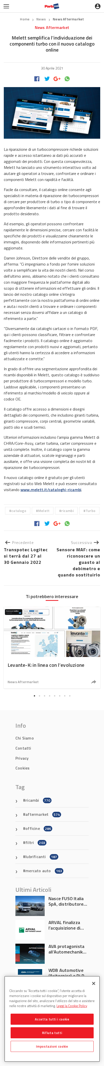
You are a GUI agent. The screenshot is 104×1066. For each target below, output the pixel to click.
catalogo (18, 510)
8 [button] (69, 696)
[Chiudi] (93, 983)
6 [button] (59, 696)
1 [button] (34, 696)
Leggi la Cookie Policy (72, 1005)
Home (25, 19)
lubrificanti (41, 857)
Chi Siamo (24, 738)
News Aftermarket (68, 19)
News (41, 19)
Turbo (90, 510)
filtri (35, 842)
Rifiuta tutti (52, 1032)
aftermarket (42, 814)
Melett (43, 510)
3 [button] (44, 696)
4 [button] (49, 696)
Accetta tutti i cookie (52, 1019)
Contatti (23, 748)
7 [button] (64, 696)
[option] (52, 647)
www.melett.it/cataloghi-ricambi (50, 490)
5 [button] (54, 696)
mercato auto (43, 871)
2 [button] (39, 696)
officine (38, 828)
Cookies (22, 768)
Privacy (22, 758)
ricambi (67, 510)
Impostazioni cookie (52, 1046)
